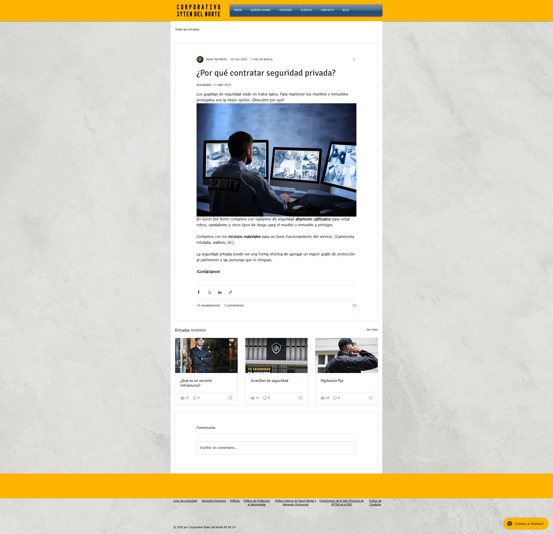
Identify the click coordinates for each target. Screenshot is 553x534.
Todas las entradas (187, 29)
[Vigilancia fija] (346, 355)
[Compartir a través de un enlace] (230, 292)
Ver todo (372, 329)
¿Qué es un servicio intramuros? (196, 383)
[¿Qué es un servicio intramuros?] (206, 355)
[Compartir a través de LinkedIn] (220, 292)
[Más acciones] (353, 59)
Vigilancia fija (332, 380)
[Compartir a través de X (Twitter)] (209, 292)
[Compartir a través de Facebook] (199, 292)
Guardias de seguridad (269, 380)
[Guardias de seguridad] (276, 355)
